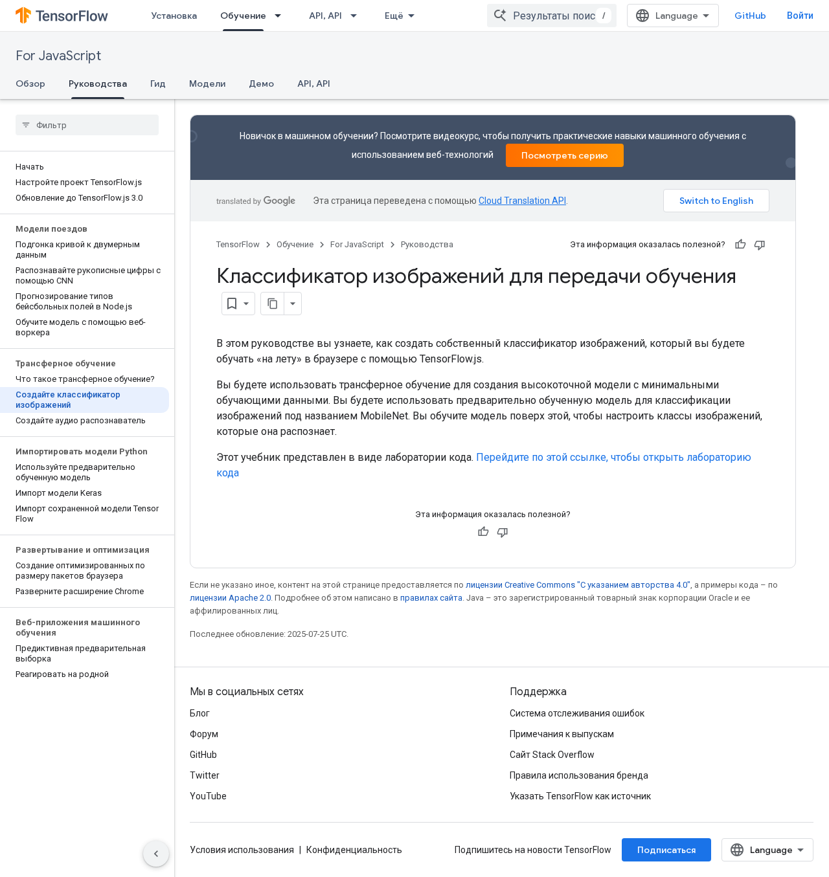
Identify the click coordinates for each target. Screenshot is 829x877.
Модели (207, 83)
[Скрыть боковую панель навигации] (156, 854)
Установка (174, 15)
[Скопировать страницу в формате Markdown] (272, 304)
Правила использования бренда (579, 775)
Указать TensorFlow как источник (580, 796)
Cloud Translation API (522, 200)
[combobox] (552, 15)
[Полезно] (740, 244)
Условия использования (242, 850)
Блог (200, 713)
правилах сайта (431, 598)
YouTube (208, 796)
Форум (204, 734)
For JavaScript (58, 56)
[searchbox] (87, 125)
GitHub (750, 15)
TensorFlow (238, 244)
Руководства (98, 83)
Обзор (30, 83)
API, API (325, 15)
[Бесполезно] (759, 244)
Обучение (243, 15)
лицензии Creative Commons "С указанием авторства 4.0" (578, 585)
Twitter (205, 775)
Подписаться (666, 850)
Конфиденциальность (354, 850)
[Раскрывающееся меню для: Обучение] (281, 15)
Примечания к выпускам (562, 734)
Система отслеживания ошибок (577, 713)
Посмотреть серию (564, 155)
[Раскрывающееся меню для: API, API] (357, 15)
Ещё (394, 15)
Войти (800, 15)
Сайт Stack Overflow (552, 754)
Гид (158, 83)
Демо (261, 83)
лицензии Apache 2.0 (230, 598)
